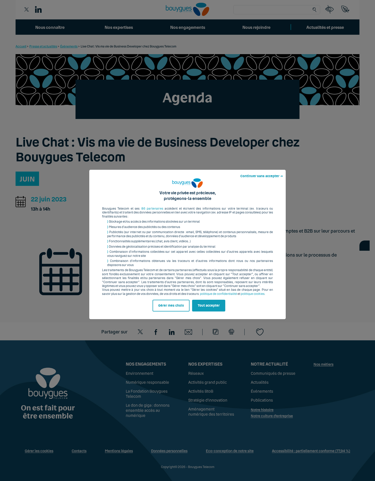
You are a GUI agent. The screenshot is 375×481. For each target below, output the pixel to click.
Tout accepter (209, 306)
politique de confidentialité (218, 294)
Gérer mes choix (171, 306)
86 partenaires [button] (152, 208)
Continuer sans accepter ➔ (261, 176)
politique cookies (253, 294)
